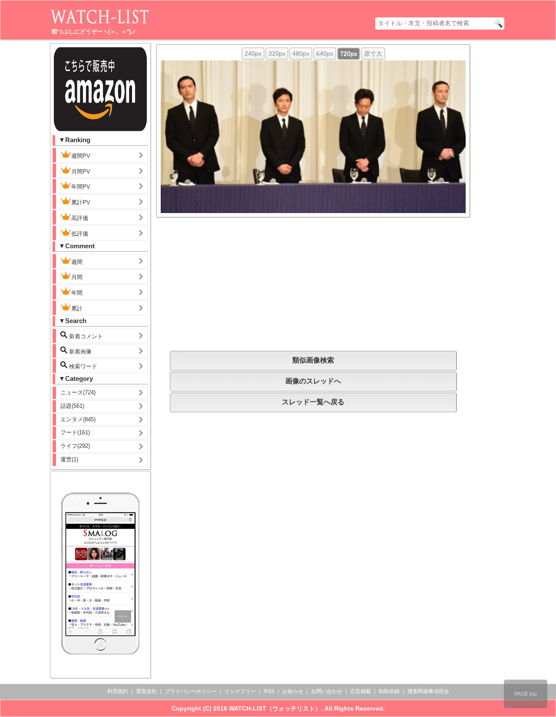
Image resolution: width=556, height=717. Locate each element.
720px (348, 53)
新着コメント (85, 336)
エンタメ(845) (78, 419)
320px (276, 53)
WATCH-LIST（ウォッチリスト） (275, 708)
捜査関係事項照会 (428, 691)
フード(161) (75, 432)
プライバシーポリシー (191, 691)
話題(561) (72, 406)
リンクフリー (240, 691)
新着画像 (79, 351)
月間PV (80, 171)
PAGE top (525, 694)
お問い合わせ (326, 691)
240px (253, 53)
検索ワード (82, 366)
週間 (77, 262)
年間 (77, 293)
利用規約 (117, 691)
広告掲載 (360, 691)
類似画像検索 (313, 360)
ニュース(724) (78, 392)
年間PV (80, 186)
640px (324, 53)
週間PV (80, 156)
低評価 (79, 233)
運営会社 (146, 691)
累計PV (80, 202)
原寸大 (373, 53)
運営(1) (69, 459)
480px (300, 53)
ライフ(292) (75, 446)
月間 (77, 277)
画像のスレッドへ (313, 381)
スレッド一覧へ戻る (313, 402)
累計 (77, 308)
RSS (269, 691)
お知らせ (292, 691)
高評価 (79, 218)
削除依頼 (389, 691)
